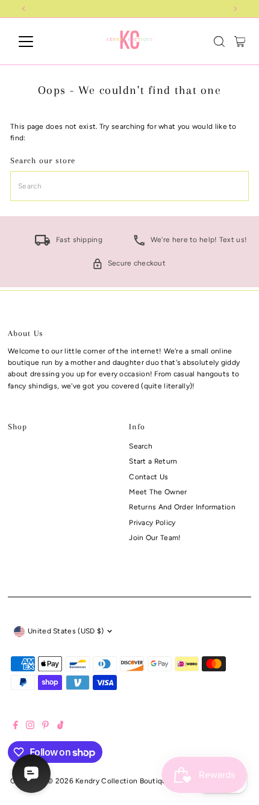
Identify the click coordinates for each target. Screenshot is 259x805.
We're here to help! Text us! (199, 239)
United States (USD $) (66, 631)
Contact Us (148, 477)
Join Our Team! (155, 537)
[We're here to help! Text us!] (139, 243)
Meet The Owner (158, 492)
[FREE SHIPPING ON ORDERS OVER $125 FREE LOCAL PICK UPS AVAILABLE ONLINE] (129, 8)
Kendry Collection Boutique (123, 781)
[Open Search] (219, 41)
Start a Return (153, 461)
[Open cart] (240, 41)
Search (140, 446)
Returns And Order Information (182, 507)
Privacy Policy (152, 522)
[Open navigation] (39, 41)
